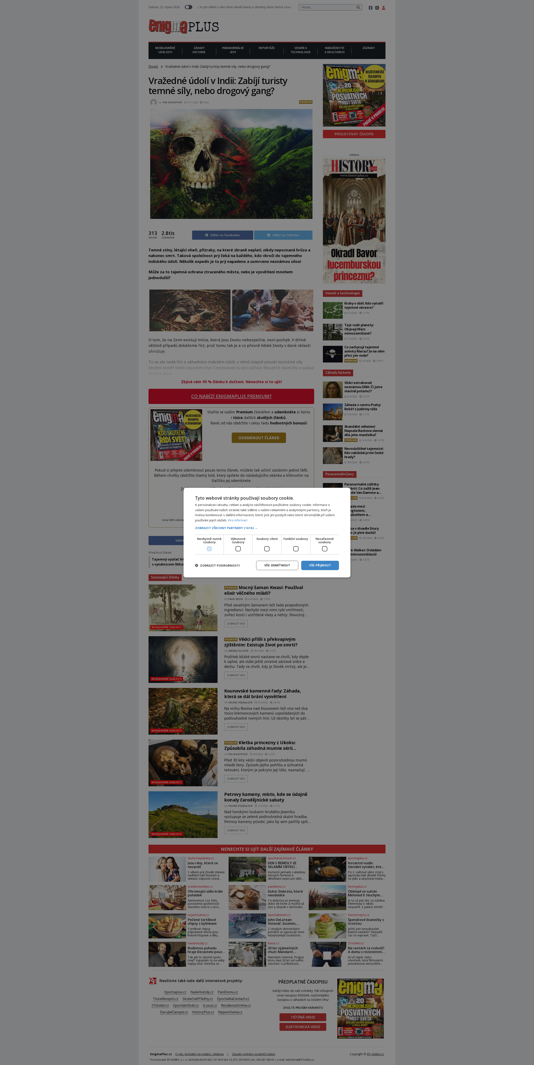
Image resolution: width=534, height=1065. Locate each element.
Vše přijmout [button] (320, 565)
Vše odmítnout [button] (277, 565)
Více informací (237, 520)
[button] (267, 528)
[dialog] (267, 532)
